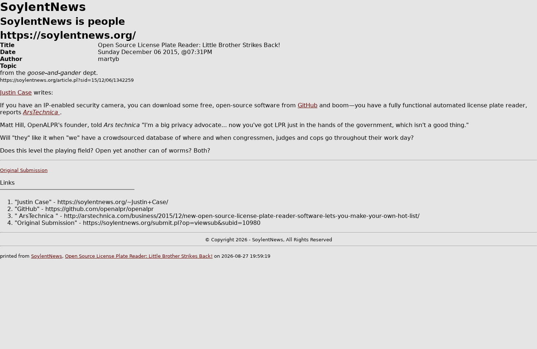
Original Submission (23, 170)
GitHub (307, 105)
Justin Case (16, 92)
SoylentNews (46, 256)
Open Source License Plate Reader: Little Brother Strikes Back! (139, 256)
